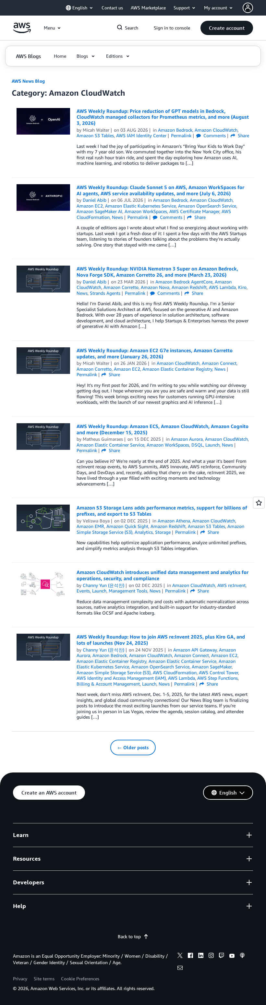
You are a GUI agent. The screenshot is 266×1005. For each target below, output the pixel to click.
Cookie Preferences (80, 978)
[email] (180, 968)
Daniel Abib (94, 200)
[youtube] (232, 956)
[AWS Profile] (248, 8)
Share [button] (242, 135)
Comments (214, 135)
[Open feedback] (259, 502)
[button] (226, 28)
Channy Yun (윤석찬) (103, 585)
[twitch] (221, 956)
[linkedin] (200, 956)
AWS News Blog (28, 81)
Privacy (20, 978)
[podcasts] (242, 956)
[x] (180, 956)
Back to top (129, 936)
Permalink (181, 135)
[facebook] (190, 956)
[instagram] (211, 956)
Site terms (44, 978)
